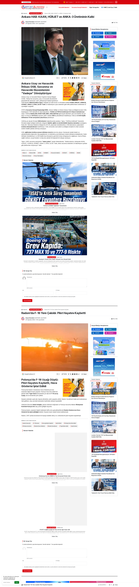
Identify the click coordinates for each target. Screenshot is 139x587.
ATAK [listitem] (39, 152)
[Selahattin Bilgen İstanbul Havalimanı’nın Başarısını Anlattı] (103, 172)
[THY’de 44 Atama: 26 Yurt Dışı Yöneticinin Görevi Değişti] (103, 114)
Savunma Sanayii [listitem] (26, 155)
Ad (23, 290)
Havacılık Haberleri (51, 474)
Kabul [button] (17, 582)
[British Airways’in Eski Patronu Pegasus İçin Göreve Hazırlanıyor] (103, 95)
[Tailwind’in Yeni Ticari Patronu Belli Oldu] (103, 190)
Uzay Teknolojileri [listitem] (38, 155)
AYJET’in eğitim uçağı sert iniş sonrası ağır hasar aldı (55, 529)
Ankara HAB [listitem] (32, 152)
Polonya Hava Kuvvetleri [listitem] (70, 423)
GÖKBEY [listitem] (46, 152)
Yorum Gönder (27, 300)
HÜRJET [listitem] (64, 152)
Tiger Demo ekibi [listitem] (64, 426)
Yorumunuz (29, 277)
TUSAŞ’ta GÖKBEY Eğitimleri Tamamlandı (54, 205)
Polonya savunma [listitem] (26, 426)
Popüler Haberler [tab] (96, 83)
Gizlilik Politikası (6, 582)
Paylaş (116, 584)
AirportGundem (29, 21)
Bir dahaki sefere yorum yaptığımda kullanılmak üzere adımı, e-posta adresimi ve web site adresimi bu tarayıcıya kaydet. (49, 296)
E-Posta (58, 290)
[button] (42, 13)
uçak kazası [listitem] (74, 426)
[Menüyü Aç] (46, 7)
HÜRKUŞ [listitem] (72, 152)
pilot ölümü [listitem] (58, 423)
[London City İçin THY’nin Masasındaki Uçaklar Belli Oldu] (103, 133)
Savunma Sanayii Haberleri (52, 203)
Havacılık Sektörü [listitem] (55, 152)
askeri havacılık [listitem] (26, 423)
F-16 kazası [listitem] (36, 423)
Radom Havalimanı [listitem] (52, 426)
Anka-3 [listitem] (24, 152)
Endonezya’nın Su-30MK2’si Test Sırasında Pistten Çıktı (54, 476)
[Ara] (116, 2)
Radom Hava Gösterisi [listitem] (39, 426)
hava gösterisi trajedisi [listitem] (47, 423)
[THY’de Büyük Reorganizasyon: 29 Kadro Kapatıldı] (103, 153)
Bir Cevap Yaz (28, 271)
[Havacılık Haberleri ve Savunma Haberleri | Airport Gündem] (32, 7)
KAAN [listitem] (78, 152)
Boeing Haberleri (51, 257)
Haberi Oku (55, 212)
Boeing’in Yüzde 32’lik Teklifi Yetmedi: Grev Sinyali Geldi (55, 259)
